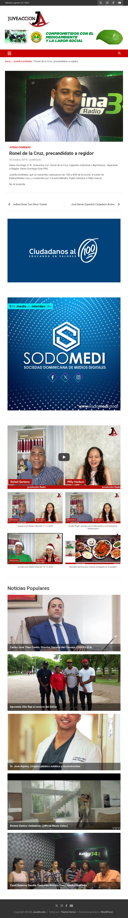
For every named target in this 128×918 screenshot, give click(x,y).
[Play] (64, 457)
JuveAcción (35, 159)
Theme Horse (68, 911)
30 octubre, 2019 (18, 159)
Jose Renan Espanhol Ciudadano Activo (93, 204)
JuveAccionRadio (20, 147)
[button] (35, 511)
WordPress (107, 911)
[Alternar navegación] (9, 53)
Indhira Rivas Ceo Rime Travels (30, 204)
